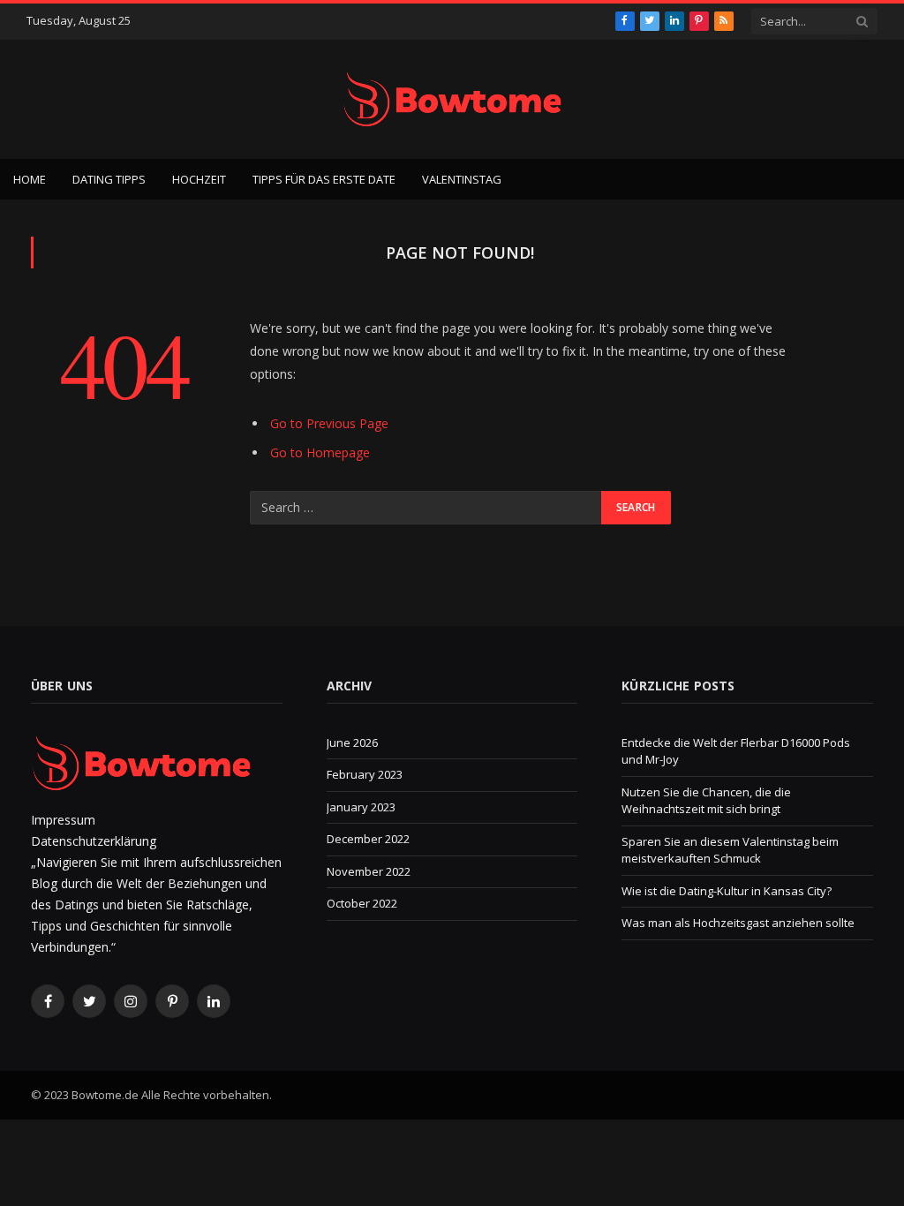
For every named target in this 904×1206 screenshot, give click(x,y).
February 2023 (365, 774)
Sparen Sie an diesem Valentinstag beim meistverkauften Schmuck (730, 850)
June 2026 (352, 742)
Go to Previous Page (329, 423)
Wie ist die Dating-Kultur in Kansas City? (727, 891)
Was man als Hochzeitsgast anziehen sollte (738, 923)
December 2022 (368, 839)
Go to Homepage (320, 452)
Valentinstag (461, 179)
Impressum (63, 819)
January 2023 (361, 807)
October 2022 (362, 903)
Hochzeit (199, 179)
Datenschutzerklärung (93, 841)
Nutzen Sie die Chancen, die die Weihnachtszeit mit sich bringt (706, 801)
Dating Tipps (109, 179)
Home (29, 179)
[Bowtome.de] (452, 99)
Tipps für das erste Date (324, 179)
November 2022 (369, 871)
